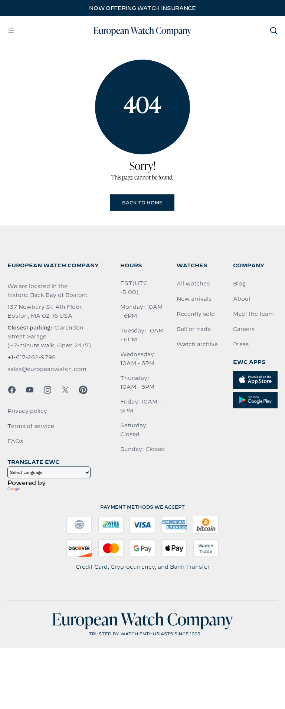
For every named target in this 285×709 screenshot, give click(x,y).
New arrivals (194, 299)
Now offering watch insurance (142, 8)
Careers (244, 329)
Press (241, 344)
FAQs (15, 441)
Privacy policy (27, 411)
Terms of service (30, 426)
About (242, 299)
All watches (193, 284)
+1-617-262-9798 (31, 357)
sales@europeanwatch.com (46, 369)
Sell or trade (194, 329)
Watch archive (197, 344)
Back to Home (142, 202)
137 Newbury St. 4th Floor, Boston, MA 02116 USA (45, 311)
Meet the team (253, 314)
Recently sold (196, 314)
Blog (239, 284)
